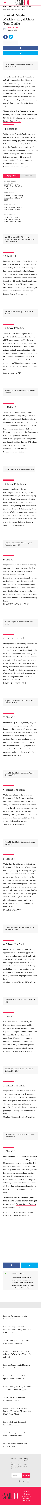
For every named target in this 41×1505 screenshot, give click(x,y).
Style (10, 6)
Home (5, 6)
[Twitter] (11, 37)
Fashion (16, 6)
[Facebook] (5, 37)
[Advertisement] (20, 1239)
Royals (13, 1458)
